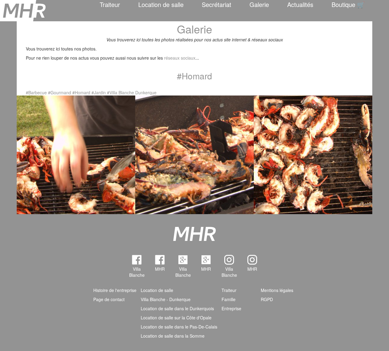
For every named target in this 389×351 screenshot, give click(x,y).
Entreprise (231, 308)
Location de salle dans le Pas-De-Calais (179, 327)
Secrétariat (216, 4)
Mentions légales (277, 290)
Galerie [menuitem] (259, 4)
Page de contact (109, 299)
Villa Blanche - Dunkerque (166, 299)
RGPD (267, 299)
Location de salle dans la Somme (173, 336)
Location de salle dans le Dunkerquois (177, 308)
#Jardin (98, 92)
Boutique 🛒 (348, 4)
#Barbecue (36, 92)
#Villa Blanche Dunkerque (132, 92)
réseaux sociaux (179, 58)
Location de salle (161, 4)
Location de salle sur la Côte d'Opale (176, 318)
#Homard (81, 92)
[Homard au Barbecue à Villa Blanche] (76, 154)
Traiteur (110, 4)
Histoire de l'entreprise (114, 290)
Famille (229, 299)
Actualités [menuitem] (300, 4)
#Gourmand (59, 92)
